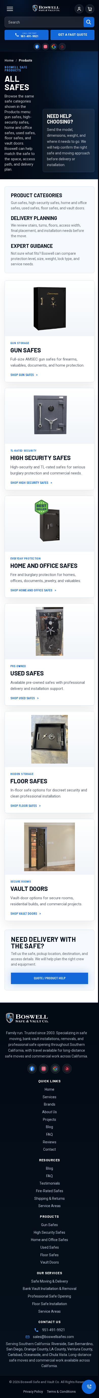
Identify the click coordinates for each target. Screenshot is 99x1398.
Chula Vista (58, 1355)
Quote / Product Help (49, 978)
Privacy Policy (33, 1391)
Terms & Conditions (61, 1391)
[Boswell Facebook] (37, 46)
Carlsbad (15, 1355)
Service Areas (49, 1206)
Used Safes (49, 1247)
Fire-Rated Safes (49, 1191)
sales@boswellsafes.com (53, 1337)
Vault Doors (49, 1262)
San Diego (14, 1349)
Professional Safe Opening (49, 1296)
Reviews (49, 1142)
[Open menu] (10, 9)
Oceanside (32, 1355)
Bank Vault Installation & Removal (49, 1289)
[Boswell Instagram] (45, 46)
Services (49, 1097)
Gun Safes (49, 1225)
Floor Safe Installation (49, 1304)
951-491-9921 (53, 1330)
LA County (58, 1349)
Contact (49, 1149)
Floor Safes (49, 1255)
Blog (49, 1127)
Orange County (36, 1349)
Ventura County (79, 1349)
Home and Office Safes (49, 1240)
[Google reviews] (53, 46)
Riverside (59, 1344)
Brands (49, 1104)
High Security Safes (49, 1232)
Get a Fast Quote (72, 34)
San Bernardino (80, 1344)
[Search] (89, 22)
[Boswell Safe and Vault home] (43, 1018)
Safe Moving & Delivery (49, 1281)
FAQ (49, 1134)
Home (49, 1089)
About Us (49, 1112)
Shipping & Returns (49, 1198)
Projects (49, 1119)
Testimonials (49, 1183)
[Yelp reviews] (62, 46)
